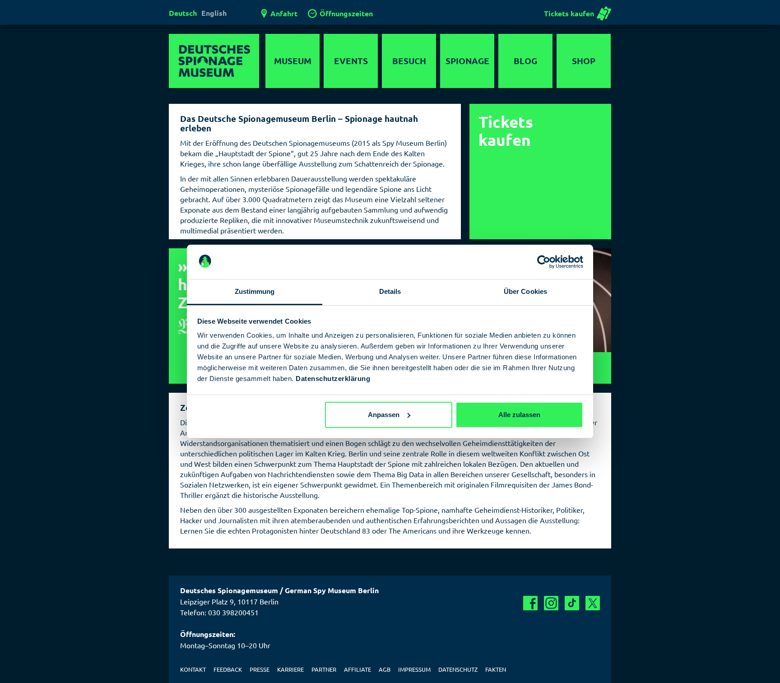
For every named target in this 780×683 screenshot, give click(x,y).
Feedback (228, 669)
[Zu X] (592, 603)
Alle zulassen (519, 414)
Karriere (290, 669)
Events (351, 60)
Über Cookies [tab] (525, 291)
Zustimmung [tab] (255, 291)
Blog (525, 60)
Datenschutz (458, 669)
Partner (323, 669)
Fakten (495, 669)
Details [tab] (390, 291)
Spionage (467, 60)
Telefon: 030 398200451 (219, 612)
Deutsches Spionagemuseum (214, 61)
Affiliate (357, 669)
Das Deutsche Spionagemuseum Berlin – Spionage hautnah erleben (299, 123)
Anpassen (383, 414)
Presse (259, 669)
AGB (384, 669)
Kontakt (193, 669)
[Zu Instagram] (551, 603)
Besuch (409, 60)
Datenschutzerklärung (333, 378)
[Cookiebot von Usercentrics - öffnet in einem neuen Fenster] (543, 262)
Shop (583, 60)
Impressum (414, 669)
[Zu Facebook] (530, 603)
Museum (292, 60)
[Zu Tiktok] (572, 603)
